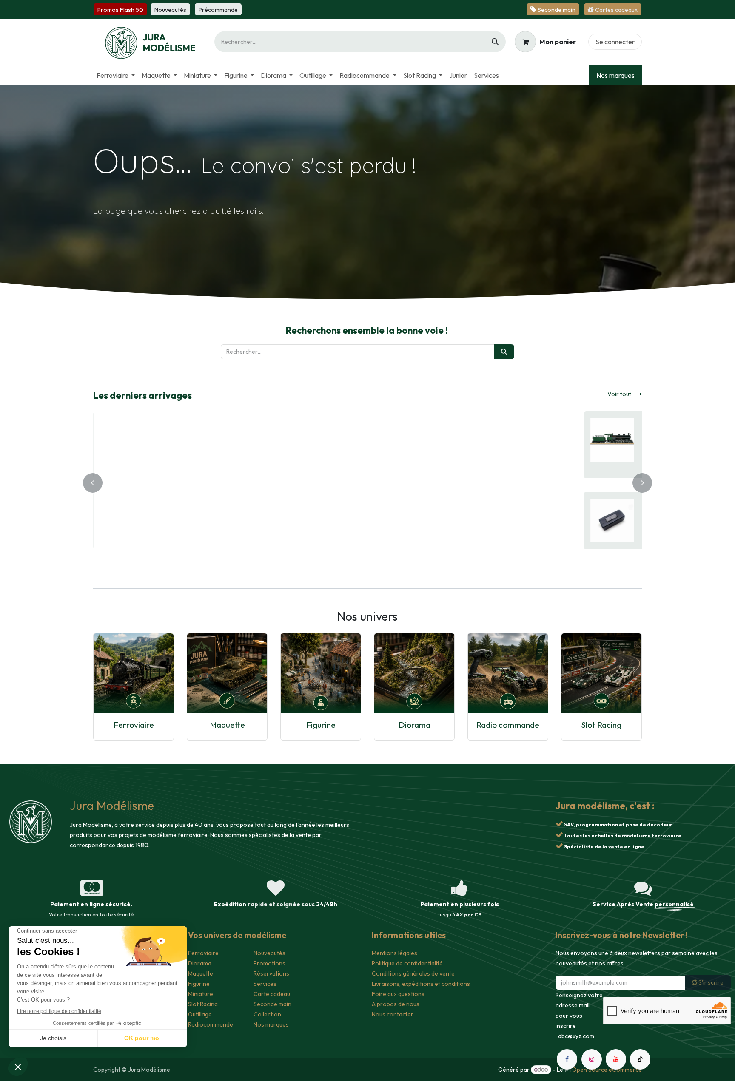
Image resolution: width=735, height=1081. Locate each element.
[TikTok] (640, 1059)
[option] (367, 481)
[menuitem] (115, 75)
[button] (258, 463)
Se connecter (615, 41)
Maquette (227, 725)
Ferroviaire (134, 725)
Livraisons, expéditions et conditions (421, 983)
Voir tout (619, 394)
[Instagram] (591, 1059)
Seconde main (272, 1004)
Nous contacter (392, 1014)
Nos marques (615, 75)
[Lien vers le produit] (134, 673)
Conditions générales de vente (413, 973)
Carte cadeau (272, 994)
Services (265, 983)
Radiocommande (210, 1024)
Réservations (271, 973)
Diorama (414, 725)
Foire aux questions (398, 994)
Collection (267, 1014)
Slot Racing (601, 725)
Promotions (269, 963)
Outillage (200, 1014)
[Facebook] (567, 1059)
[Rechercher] (495, 41)
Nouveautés (269, 953)
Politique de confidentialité (407, 963)
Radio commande (507, 725)
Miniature (200, 994)
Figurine (321, 725)
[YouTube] (616, 1059)
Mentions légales (394, 953)
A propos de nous (395, 1004)
